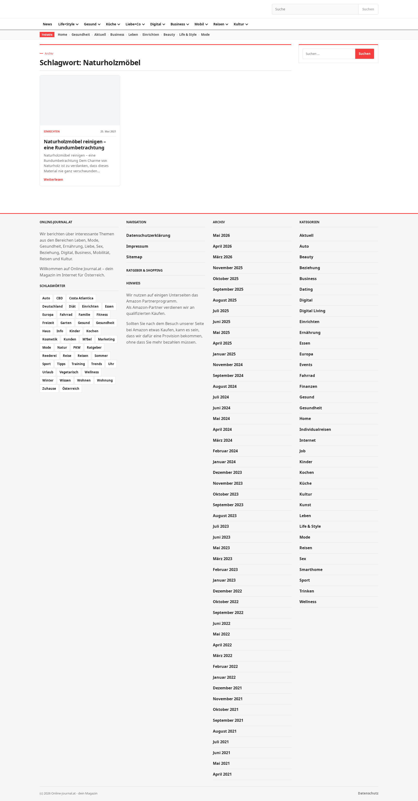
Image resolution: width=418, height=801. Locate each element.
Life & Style (188, 34)
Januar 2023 (224, 580)
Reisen (218, 24)
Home (62, 34)
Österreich (70, 388)
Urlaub (47, 372)
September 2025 (228, 289)
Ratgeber (94, 347)
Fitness (102, 314)
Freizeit (48, 323)
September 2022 (228, 612)
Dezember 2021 (227, 688)
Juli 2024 (221, 397)
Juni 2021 (221, 752)
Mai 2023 (221, 547)
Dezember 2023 (227, 472)
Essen (109, 306)
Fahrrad (66, 314)
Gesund (90, 24)
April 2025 (222, 343)
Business (178, 24)
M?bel (87, 339)
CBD (59, 298)
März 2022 (222, 655)
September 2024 (228, 375)
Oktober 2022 (226, 601)
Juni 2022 (221, 623)
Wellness (92, 372)
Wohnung (105, 380)
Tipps (61, 364)
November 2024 (228, 364)
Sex (302, 558)
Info (60, 331)
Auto (46, 298)
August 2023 (225, 515)
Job (302, 451)
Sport (46, 364)
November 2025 (228, 267)
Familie (84, 314)
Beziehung (309, 267)
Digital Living (312, 310)
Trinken (306, 591)
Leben (133, 34)
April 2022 (222, 645)
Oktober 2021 (226, 709)
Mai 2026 (221, 235)
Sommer (101, 356)
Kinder (74, 331)
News (47, 24)
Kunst (305, 504)
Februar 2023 (225, 569)
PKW (77, 347)
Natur (62, 347)
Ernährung (310, 332)
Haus (46, 331)
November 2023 (228, 483)
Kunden (70, 339)
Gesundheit (81, 34)
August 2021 (225, 731)
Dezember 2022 (227, 591)
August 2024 (225, 386)
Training (78, 364)
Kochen (92, 331)
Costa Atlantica (81, 298)
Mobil (199, 24)
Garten (66, 323)
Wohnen (84, 380)
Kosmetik (49, 339)
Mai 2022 (221, 634)
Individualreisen (315, 429)
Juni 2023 (221, 537)
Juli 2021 (221, 741)
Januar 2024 (224, 461)
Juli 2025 (221, 310)
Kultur (239, 24)
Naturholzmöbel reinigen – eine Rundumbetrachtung (75, 144)
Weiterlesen (53, 179)
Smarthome (310, 569)
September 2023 (228, 504)
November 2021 (228, 698)
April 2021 (222, 774)
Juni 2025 (221, 321)
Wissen (65, 380)
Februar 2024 (225, 451)
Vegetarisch (69, 372)
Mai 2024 (221, 418)
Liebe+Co (133, 24)
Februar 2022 (225, 666)
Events (305, 364)
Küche (111, 24)
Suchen (368, 9)
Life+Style (66, 24)
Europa (47, 314)
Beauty (169, 34)
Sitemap (134, 257)
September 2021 (228, 720)
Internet (307, 440)
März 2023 (222, 558)
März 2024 (222, 440)
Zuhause (49, 388)
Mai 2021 (221, 763)
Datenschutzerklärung (148, 235)
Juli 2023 (221, 526)
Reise (67, 356)
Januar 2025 (224, 354)
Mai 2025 (221, 332)
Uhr (111, 364)
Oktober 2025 (226, 278)
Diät (72, 306)
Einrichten (150, 34)
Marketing (106, 339)
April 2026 (222, 246)
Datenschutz (368, 793)
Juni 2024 (221, 408)
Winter (47, 380)
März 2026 (222, 257)
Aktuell (100, 34)
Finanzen (308, 386)
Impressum (137, 246)
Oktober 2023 (226, 494)
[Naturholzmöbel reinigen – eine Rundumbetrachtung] (80, 100)
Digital (155, 24)
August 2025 (225, 300)
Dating (306, 289)
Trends (96, 364)
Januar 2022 (224, 677)
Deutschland (52, 306)
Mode (205, 34)
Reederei (49, 356)
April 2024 (222, 429)
